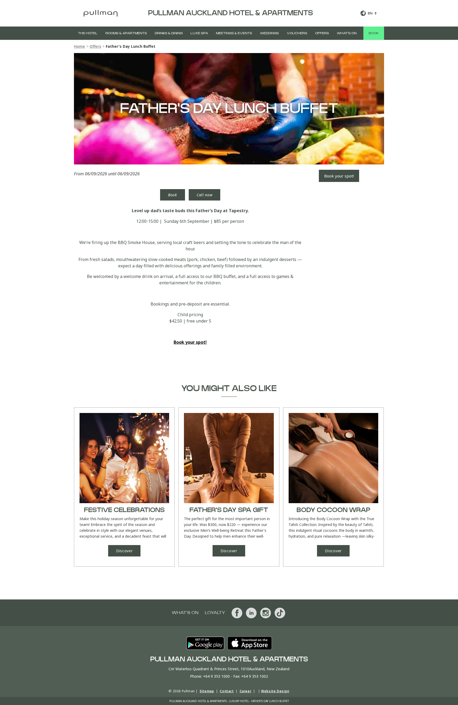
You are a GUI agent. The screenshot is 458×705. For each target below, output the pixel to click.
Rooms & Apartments (126, 33)
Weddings (269, 33)
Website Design (275, 691)
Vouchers (297, 33)
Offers (322, 33)
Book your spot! (339, 176)
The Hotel (88, 33)
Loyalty (215, 613)
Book (374, 33)
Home (79, 46)
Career (246, 691)
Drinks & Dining (169, 33)
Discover (124, 550)
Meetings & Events (234, 33)
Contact (227, 691)
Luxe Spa (199, 33)
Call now (205, 194)
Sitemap (207, 691)
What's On (346, 33)
